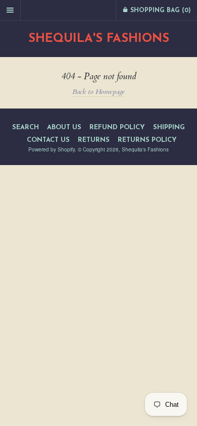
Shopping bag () (159, 11)
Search (25, 127)
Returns (94, 140)
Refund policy (117, 127)
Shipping (169, 127)
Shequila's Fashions (98, 39)
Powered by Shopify (51, 149)
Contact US (48, 140)
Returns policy (147, 140)
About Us (64, 127)
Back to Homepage (98, 91)
